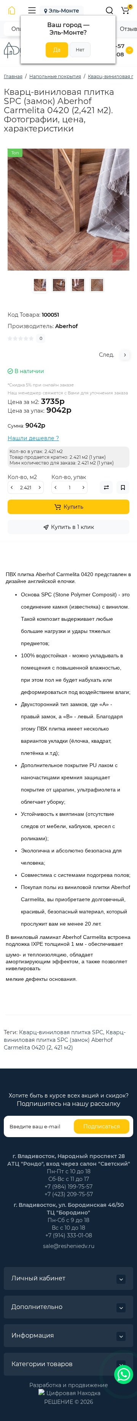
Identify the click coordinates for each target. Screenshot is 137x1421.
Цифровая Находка (73, 1393)
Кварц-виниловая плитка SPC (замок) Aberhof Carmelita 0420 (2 (65, 1040)
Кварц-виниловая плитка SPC (61, 1032)
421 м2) (63, 1047)
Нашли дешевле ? (33, 438)
